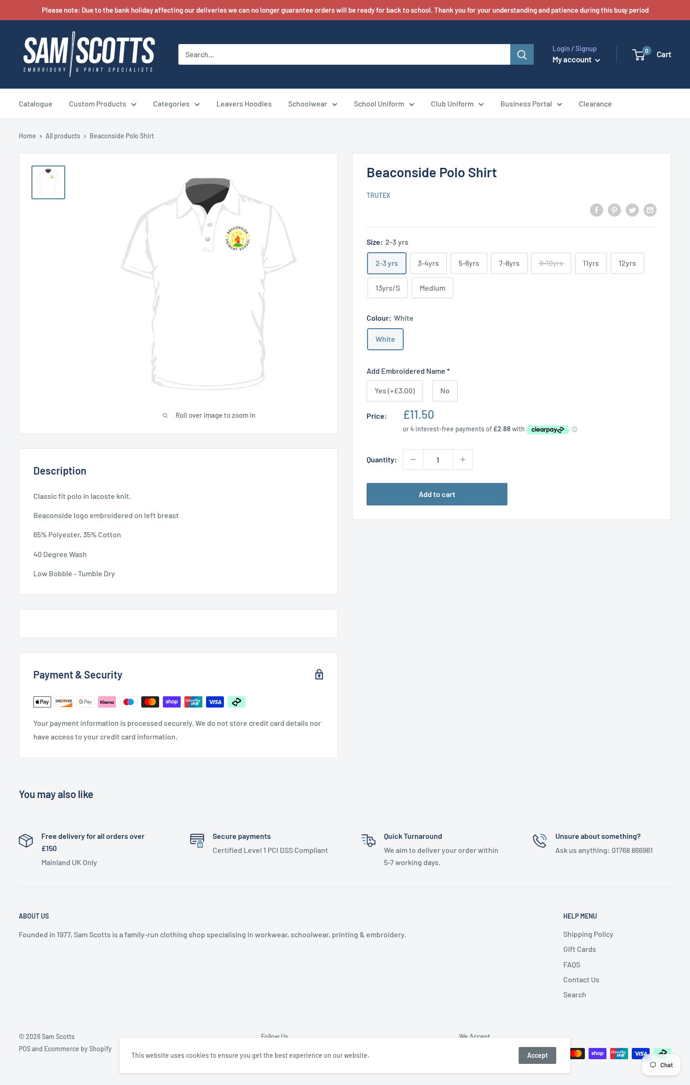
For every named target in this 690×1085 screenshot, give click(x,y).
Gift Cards (579, 948)
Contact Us (581, 979)
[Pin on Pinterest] (614, 209)
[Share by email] (650, 209)
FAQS (571, 964)
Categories (171, 103)
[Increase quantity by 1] (463, 459)
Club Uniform (452, 103)
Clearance (595, 103)
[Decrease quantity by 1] (413, 459)
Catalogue (36, 103)
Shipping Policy (588, 933)
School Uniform (379, 103)
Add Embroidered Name (408, 370)
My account (572, 59)
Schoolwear (307, 103)
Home (27, 136)
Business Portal (526, 103)
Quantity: (382, 459)
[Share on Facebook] (596, 209)
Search (574, 994)
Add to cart (437, 494)
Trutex (378, 196)
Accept (537, 1055)
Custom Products (97, 103)
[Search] (522, 54)
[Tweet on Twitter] (632, 209)
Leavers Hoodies (244, 103)
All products (63, 136)
